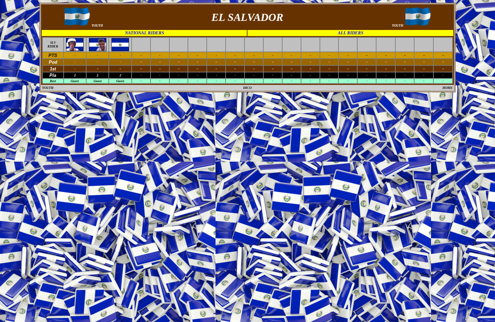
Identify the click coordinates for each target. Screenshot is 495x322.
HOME (447, 88)
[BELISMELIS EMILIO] (75, 49)
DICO (247, 88)
